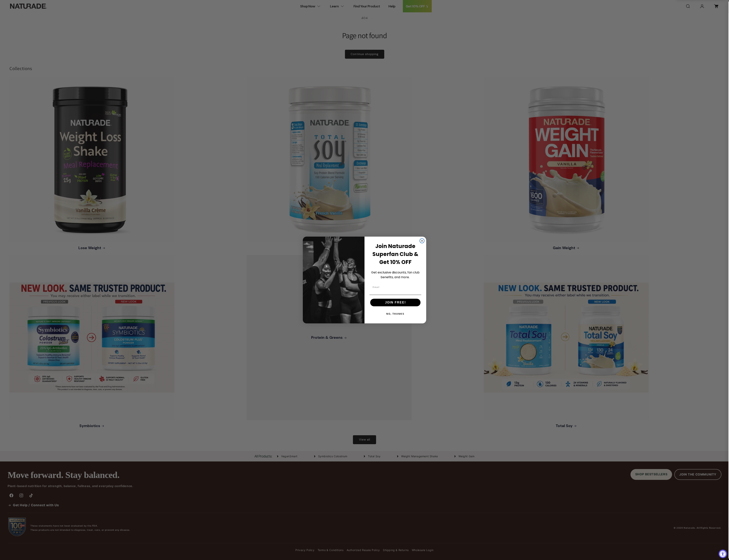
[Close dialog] (422, 241)
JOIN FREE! (395, 302)
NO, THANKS (395, 314)
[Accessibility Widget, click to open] (723, 554)
